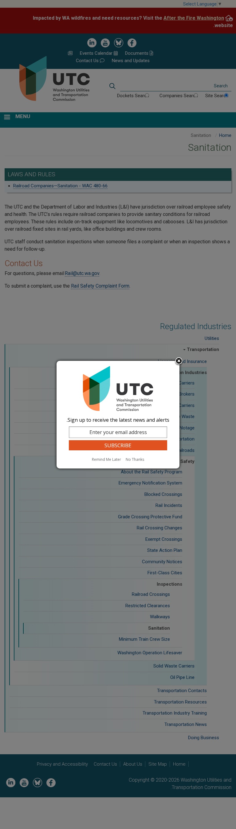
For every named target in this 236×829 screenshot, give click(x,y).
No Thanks (135, 459)
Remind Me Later (106, 459)
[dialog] (118, 414)
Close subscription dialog (178, 361)
